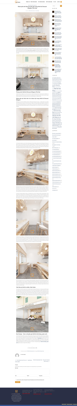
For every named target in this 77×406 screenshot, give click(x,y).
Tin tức (54, 1)
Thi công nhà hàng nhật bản (56, 163)
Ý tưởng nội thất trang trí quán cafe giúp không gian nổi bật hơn (58, 45)
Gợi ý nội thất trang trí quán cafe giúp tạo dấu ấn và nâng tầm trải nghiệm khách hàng (58, 71)
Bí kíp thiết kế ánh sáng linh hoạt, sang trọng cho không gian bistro (58, 12)
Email (28, 375)
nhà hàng (60, 80)
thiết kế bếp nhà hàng (54, 92)
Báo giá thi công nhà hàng (56, 133)
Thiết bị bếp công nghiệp (56, 165)
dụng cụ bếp (54, 136)
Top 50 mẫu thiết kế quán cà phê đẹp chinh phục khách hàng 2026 (58, 58)
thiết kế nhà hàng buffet (58, 96)
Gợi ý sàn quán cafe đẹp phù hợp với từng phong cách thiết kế (58, 33)
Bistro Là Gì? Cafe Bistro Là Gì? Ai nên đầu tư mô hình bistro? (58, 24)
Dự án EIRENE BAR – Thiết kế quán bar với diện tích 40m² (58, 42)
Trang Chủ (28, 1)
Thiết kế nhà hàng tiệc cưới (56, 182)
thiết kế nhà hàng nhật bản (56, 180)
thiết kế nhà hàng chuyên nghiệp (56, 97)
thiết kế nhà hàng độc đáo (58, 112)
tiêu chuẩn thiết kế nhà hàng (57, 121)
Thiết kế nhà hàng (33, 1)
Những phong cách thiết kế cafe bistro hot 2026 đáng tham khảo (58, 20)
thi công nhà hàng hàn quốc (56, 156)
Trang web (40, 375)
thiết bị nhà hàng (49, 1)
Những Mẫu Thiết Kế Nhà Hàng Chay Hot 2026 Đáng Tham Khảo (58, 29)
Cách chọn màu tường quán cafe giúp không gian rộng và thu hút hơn (58, 37)
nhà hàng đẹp (56, 83)
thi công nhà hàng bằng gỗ (56, 151)
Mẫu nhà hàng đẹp (55, 147)
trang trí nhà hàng (56, 122)
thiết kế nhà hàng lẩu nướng (56, 177)
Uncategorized (54, 190)
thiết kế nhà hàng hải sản (56, 174)
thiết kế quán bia (54, 186)
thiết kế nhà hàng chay (55, 172)
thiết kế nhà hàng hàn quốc (56, 175)
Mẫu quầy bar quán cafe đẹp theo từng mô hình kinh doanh (58, 61)
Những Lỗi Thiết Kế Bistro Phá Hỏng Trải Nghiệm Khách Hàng (58, 16)
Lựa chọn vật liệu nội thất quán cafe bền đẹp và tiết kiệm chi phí (58, 53)
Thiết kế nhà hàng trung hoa (32, 5)
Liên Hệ (58, 1)
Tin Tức (53, 188)
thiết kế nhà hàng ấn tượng (56, 113)
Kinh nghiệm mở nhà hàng (56, 144)
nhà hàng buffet (54, 81)
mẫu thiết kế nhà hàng (57, 79)
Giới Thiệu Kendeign (55, 138)
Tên (16, 375)
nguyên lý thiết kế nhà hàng (55, 80)
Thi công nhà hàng (41, 1)
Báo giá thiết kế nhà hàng (56, 135)
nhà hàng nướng (58, 81)
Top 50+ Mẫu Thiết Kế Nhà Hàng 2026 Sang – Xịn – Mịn (58, 49)
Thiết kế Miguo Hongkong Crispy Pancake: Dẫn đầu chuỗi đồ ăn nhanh (58, 66)
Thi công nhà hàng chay (55, 154)
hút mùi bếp (54, 140)
